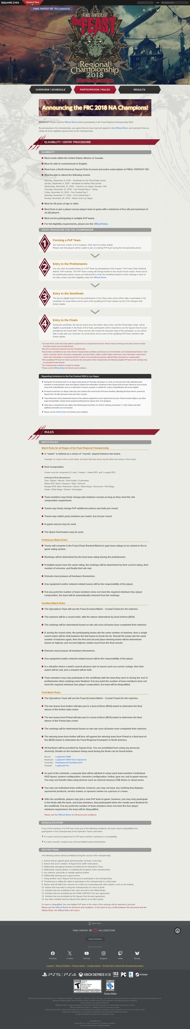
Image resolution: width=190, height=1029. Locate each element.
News (71, 959)
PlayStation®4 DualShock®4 (68, 762)
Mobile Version (96, 923)
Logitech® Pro (62, 765)
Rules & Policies (63, 966)
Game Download (95, 939)
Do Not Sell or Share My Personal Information (123, 966)
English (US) (169, 2)
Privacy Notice (78, 966)
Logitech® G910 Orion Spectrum (70, 759)
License (50, 966)
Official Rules (70, 122)
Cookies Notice (94, 966)
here (95, 245)
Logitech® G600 (63, 757)
